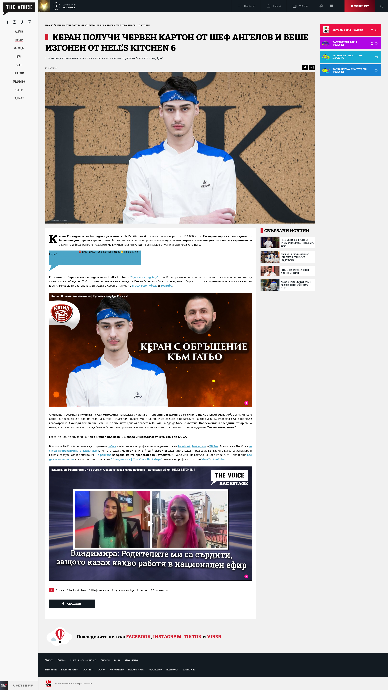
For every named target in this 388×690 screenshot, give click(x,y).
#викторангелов (117, 256)
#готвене (76, 261)
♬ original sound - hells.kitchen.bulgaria (106, 264)
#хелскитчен (110, 254)
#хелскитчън (127, 254)
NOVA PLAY (140, 285)
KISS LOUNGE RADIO (117, 669)
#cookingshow (61, 261)
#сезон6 (61, 259)
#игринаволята (110, 261)
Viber (214, 636)
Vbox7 (153, 285)
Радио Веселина (155, 669)
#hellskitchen (66, 254)
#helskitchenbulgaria (75, 256)
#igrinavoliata (72, 264)
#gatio (96, 261)
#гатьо (87, 261)
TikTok (213, 446)
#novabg (114, 259)
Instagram (199, 446)
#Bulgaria (126, 259)
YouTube (166, 285)
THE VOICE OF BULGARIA (136, 669)
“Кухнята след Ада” (144, 277)
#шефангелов (97, 256)
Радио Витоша (51, 669)
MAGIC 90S (101, 669)
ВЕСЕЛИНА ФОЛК (172, 669)
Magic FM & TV (88, 669)
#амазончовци (130, 261)
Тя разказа (103, 455)
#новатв (92, 259)
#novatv (103, 259)
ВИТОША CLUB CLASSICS (69, 669)
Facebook (184, 446)
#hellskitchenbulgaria (88, 254)
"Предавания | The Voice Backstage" (136, 459)
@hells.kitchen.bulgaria (63, 251)
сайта (112, 446)
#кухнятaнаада (76, 259)
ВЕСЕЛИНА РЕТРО (189, 669)
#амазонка (56, 264)
